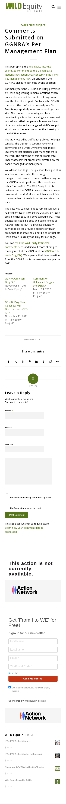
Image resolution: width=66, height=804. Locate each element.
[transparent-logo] (27, 7)
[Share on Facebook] (8, 361)
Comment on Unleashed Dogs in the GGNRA (44, 282)
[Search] (51, 7)
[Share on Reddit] (50, 361)
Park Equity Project (33, 25)
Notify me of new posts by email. (26, 508)
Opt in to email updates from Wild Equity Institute (31, 689)
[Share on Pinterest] (29, 361)
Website (9, 444)
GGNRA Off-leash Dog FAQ (15, 280)
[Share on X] (15, 361)
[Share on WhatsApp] (22, 361)
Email (8, 427)
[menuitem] (51, 7)
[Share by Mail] (57, 361)
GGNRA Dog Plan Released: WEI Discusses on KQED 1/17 (16, 307)
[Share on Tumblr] (43, 361)
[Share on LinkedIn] (36, 361)
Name (9, 410)
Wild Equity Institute (35, 700)
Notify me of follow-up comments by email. (31, 497)
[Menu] (59, 7)
